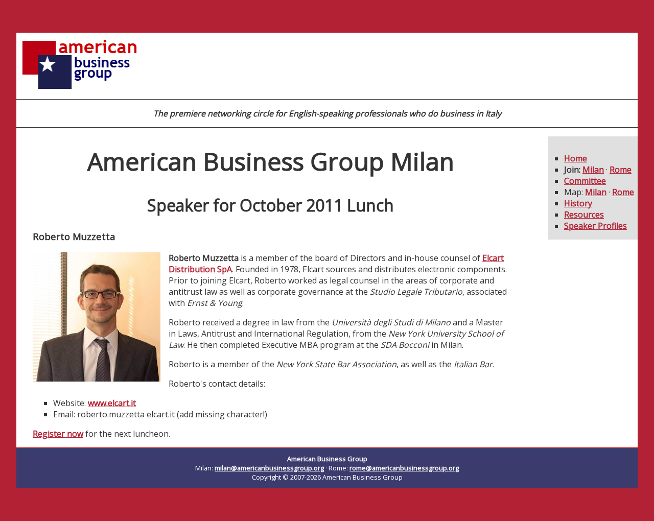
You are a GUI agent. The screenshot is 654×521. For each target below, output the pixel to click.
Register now (58, 433)
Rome (621, 169)
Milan (593, 169)
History (578, 203)
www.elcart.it (112, 403)
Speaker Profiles (595, 225)
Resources (584, 214)
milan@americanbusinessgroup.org (269, 467)
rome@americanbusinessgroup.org (404, 467)
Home (575, 158)
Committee (585, 180)
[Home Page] (80, 93)
